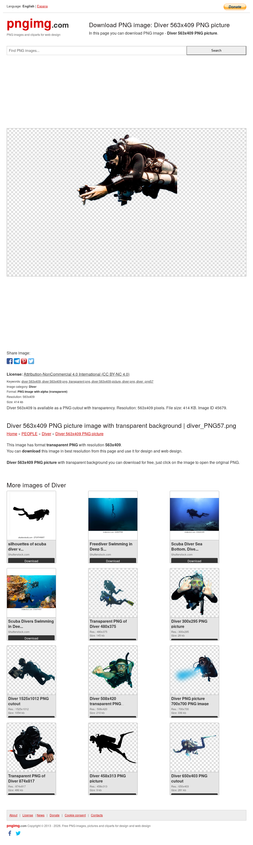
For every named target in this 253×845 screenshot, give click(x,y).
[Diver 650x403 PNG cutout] (194, 747)
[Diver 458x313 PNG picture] (113, 747)
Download (31, 561)
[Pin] (24, 361)
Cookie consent (75, 815)
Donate (55, 815)
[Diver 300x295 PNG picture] (194, 593)
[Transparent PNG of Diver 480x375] (113, 593)
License (27, 815)
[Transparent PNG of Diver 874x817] (31, 747)
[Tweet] (31, 361)
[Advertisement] (126, 93)
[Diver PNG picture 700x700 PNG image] (194, 670)
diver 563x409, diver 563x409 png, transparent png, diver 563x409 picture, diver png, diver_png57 (87, 381)
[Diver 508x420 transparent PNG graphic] (113, 670)
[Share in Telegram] (17, 361)
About (13, 815)
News (40, 815)
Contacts (97, 815)
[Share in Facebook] (10, 361)
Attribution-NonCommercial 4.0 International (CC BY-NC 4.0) (76, 374)
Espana (42, 6)
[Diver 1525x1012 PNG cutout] (31, 670)
